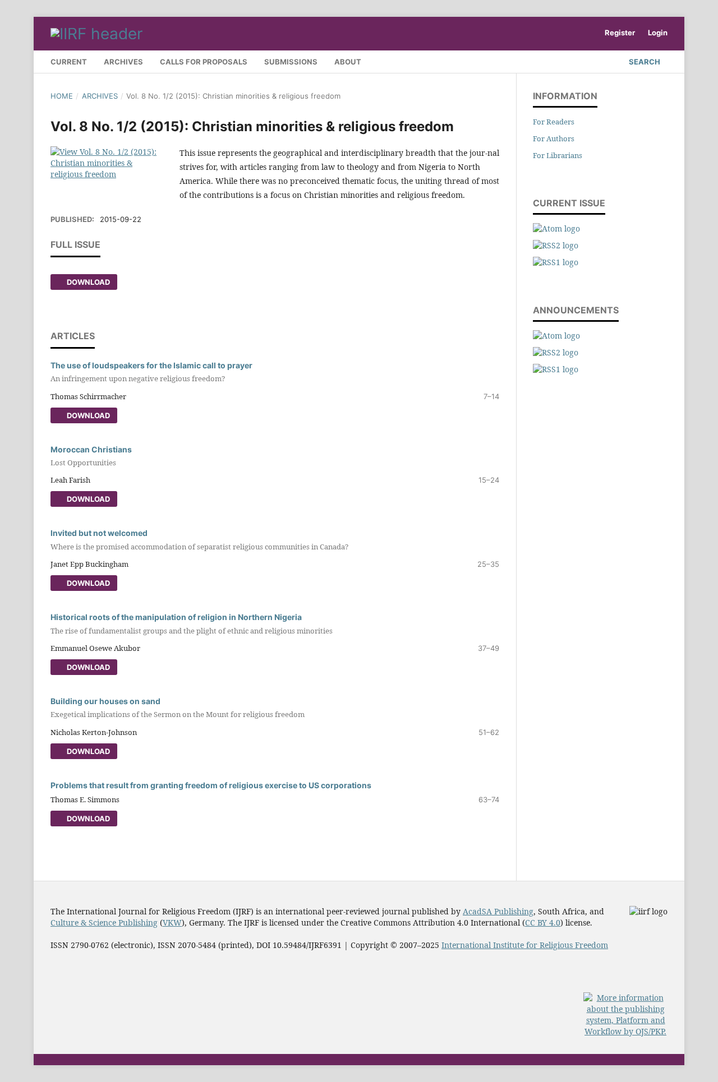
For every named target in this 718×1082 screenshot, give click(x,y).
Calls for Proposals (203, 61)
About (347, 61)
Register (620, 32)
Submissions (290, 61)
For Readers (553, 122)
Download (87, 282)
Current (68, 61)
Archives (123, 61)
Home (61, 95)
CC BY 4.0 (542, 922)
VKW (172, 922)
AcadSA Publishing (498, 911)
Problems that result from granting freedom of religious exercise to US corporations (210, 785)
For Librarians (557, 155)
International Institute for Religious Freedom (524, 945)
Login (658, 32)
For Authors (553, 138)
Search (643, 61)
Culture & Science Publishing (104, 922)
